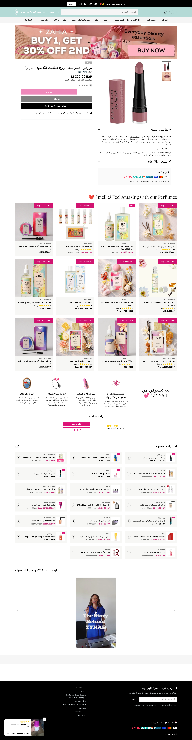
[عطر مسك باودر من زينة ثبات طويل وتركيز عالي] (158, 222)
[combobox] (99, 12)
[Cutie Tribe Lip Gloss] (115, 473)
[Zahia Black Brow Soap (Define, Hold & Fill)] (34, 337)
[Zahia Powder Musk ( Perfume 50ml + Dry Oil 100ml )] (117, 222)
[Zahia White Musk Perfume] (75, 278)
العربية (52, 12)
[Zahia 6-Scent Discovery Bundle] (75, 222)
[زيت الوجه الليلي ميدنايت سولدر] (170, 457)
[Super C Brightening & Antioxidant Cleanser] (60, 536)
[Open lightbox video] (96, 613)
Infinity (162, 486)
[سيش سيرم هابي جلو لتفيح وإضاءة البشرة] (115, 536)
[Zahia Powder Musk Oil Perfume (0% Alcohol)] (158, 278)
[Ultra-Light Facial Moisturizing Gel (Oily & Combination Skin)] (115, 489)
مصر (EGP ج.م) (168, 722)
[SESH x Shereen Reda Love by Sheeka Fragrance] (170, 536)
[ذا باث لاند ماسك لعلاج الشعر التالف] (170, 505)
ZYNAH (107, 549)
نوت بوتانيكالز (161, 455)
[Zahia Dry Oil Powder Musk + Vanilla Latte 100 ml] (60, 489)
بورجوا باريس (134, 136)
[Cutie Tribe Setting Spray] (170, 552)
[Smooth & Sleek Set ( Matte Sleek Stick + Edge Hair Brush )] (170, 473)
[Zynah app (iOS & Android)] (58, 12)
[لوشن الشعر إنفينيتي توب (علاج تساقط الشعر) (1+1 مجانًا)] (170, 489)
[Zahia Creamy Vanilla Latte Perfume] (158, 337)
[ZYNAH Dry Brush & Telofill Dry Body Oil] (115, 505)
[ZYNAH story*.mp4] (96, 613)
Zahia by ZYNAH (169, 244)
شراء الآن (56, 99)
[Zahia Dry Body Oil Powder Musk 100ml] (34, 278)
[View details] (129, 458)
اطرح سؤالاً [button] (77, 429)
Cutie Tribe (105, 471)
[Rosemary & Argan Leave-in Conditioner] (60, 521)
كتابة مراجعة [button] (76, 424)
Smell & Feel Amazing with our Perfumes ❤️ (133, 197)
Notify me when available (56, 106)
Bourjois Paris (81, 72)
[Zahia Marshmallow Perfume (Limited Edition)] (117, 278)
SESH (108, 455)
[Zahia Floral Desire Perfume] (75, 337)
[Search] (63, 12)
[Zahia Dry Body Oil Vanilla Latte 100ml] (117, 337)
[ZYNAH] (96, 42)
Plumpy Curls (49, 502)
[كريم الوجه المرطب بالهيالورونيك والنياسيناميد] (170, 521)
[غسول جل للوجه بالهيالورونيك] (60, 473)
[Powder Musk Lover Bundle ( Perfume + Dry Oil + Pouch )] (60, 457)
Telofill (107, 486)
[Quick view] (145, 208)
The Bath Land (159, 502)
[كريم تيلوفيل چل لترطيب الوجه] (115, 521)
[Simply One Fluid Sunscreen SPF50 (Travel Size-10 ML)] (115, 457)
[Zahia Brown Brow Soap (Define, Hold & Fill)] (34, 222)
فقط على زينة (161, 470)
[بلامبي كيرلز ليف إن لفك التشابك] (60, 505)
